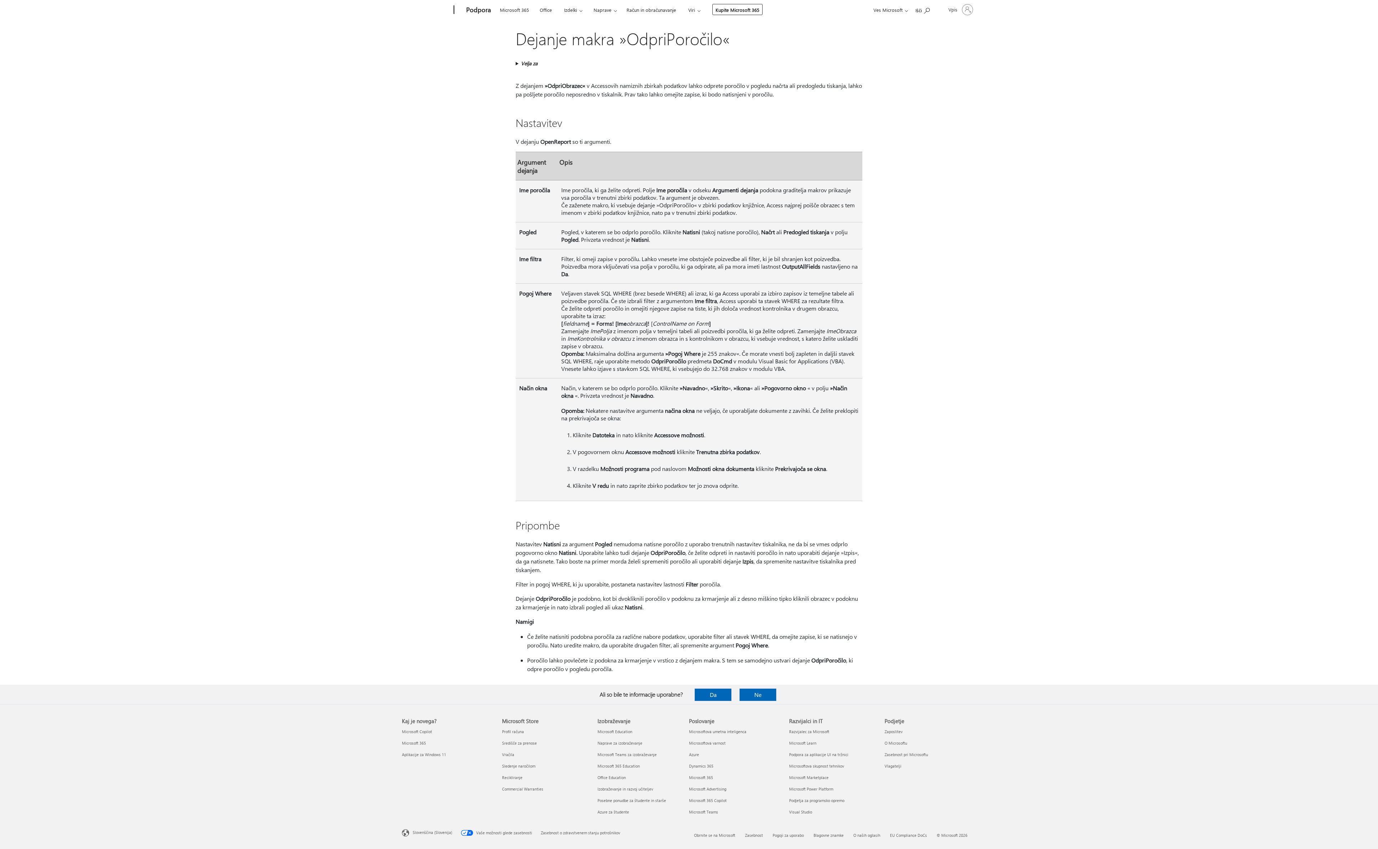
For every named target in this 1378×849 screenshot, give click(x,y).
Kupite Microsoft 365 (737, 10)
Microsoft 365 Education (618, 766)
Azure (694, 754)
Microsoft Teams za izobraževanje (627, 754)
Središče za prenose (519, 743)
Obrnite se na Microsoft (714, 835)
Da (713, 694)
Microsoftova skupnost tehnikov (816, 766)
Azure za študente (613, 812)
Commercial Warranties (522, 789)
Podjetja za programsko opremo (816, 800)
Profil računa (513, 731)
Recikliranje (512, 777)
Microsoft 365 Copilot (708, 800)
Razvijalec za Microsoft (809, 731)
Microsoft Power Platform (811, 789)
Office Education (611, 777)
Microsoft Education (614, 731)
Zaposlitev (894, 731)
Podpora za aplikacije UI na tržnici (818, 754)
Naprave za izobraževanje (619, 743)
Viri (691, 10)
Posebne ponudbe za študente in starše (631, 800)
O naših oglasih (866, 835)
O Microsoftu (896, 743)
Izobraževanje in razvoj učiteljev (625, 789)
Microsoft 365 (514, 10)
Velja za (529, 63)
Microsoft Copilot (417, 731)
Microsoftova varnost (707, 743)
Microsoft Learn (802, 743)
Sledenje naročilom (518, 766)
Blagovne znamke (829, 835)
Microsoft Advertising (707, 789)
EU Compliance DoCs (908, 835)
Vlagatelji (893, 766)
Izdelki (570, 10)
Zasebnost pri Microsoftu (906, 754)
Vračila (508, 754)
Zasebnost (754, 835)
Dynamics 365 (701, 766)
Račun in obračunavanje (651, 10)
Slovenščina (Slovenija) (432, 832)
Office (546, 10)
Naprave (602, 10)
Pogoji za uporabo (788, 835)
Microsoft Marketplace (809, 777)
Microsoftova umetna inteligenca (717, 731)
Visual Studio (800, 812)
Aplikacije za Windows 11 (424, 754)
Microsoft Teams (703, 812)
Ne (757, 694)
